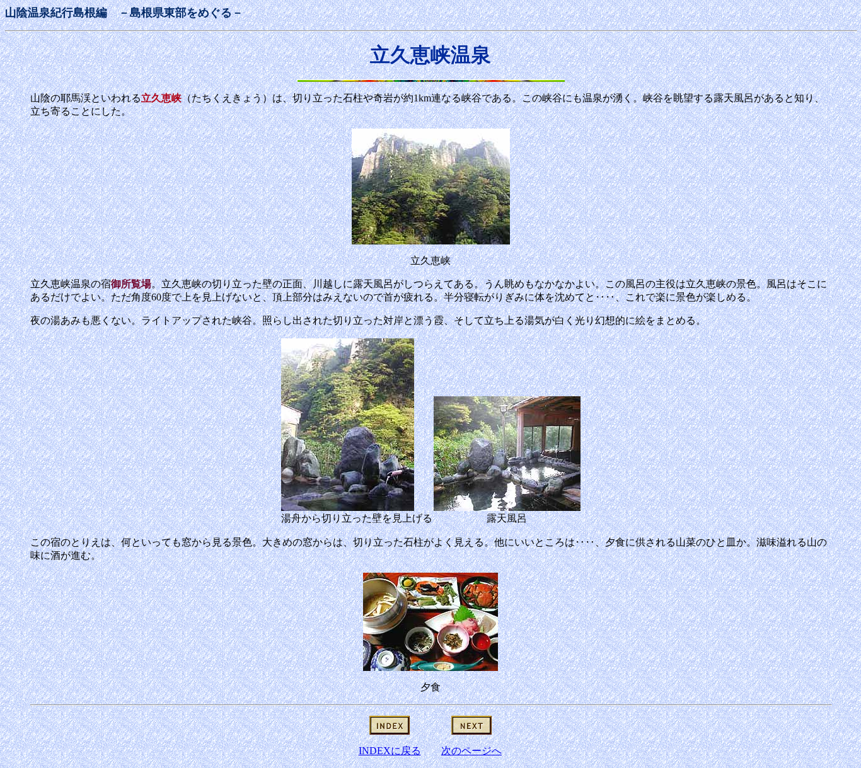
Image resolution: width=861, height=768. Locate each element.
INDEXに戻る (390, 750)
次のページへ (471, 750)
